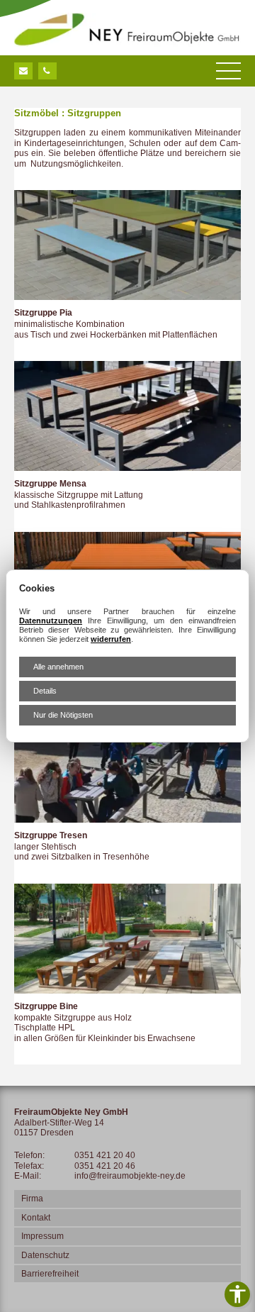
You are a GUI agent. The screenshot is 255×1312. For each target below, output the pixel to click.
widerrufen (111, 639)
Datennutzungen (50, 620)
